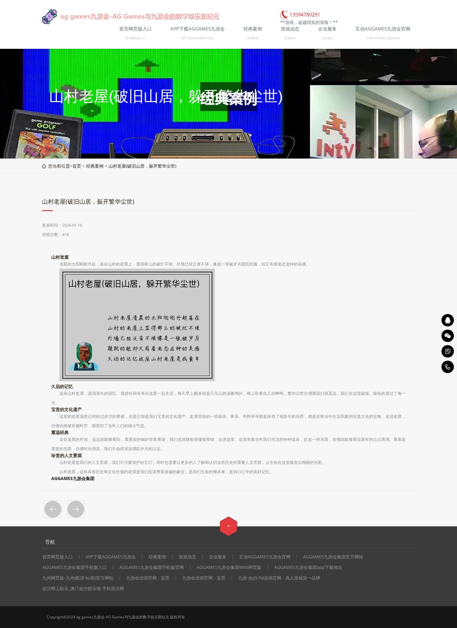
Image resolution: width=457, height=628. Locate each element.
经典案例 (252, 38)
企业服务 (327, 38)
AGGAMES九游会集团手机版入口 (74, 567)
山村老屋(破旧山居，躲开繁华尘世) (142, 166)
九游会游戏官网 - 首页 (147, 578)
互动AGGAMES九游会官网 (382, 38)
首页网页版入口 (135, 38)
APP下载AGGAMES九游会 (197, 38)
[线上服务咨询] (447, 320)
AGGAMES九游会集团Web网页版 (228, 567)
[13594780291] (447, 367)
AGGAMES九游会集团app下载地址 (308, 567)
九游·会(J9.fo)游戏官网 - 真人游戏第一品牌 (279, 578)
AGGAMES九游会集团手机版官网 (151, 567)
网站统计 (209, 617)
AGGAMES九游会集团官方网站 (333, 557)
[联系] (447, 351)
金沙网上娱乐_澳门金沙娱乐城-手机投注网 (83, 588)
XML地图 (193, 617)
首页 (76, 166)
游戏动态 (290, 38)
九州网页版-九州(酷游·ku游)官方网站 (77, 578)
